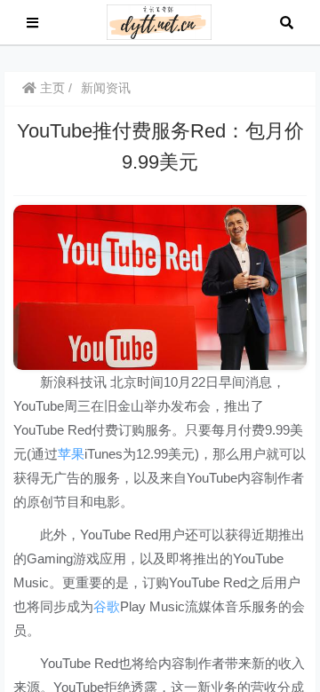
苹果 (71, 453)
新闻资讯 (106, 88)
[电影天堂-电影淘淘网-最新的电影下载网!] (159, 20)
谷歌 (106, 606)
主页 (50, 88)
